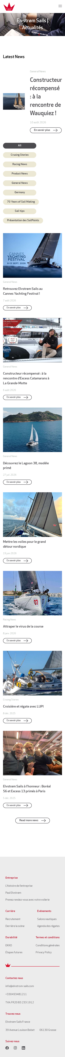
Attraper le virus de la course (23, 626)
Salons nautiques (47, 919)
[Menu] (60, 6)
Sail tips (19, 211)
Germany (20, 192)
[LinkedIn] (23, 1048)
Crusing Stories (20, 155)
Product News (20, 173)
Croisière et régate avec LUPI (23, 706)
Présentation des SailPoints (23, 220)
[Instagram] (15, 1048)
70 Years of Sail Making (21, 202)
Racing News (19, 164)
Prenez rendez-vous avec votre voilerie (27, 900)
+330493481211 (16, 994)
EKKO (8, 945)
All (19, 145)
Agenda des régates (48, 926)
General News (20, 183)
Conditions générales (48, 945)
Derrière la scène (14, 926)
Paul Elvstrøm (13, 893)
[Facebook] (7, 1048)
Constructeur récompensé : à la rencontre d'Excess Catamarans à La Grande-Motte (26, 378)
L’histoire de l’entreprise (18, 886)
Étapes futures (13, 952)
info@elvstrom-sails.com (19, 986)
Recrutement (12, 919)
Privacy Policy (44, 952)
